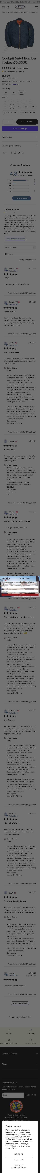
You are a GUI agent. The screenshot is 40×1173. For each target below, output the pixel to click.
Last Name (22, 584)
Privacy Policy (11, 1148)
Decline (19, 1160)
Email (2, 589)
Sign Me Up (20, 594)
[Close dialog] (39, 576)
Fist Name (3, 584)
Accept (18, 1154)
